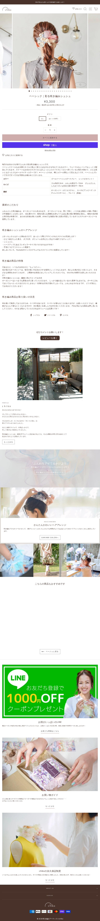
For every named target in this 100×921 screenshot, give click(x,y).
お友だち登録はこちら (50, 731)
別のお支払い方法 (50, 150)
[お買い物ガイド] (50, 764)
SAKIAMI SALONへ (50, 537)
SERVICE (50, 895)
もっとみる (8, 442)
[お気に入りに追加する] (37, 591)
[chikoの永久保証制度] (50, 840)
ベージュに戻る (52, 651)
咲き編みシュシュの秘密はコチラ (50, 472)
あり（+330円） (54, 118)
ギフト (50, 114)
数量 (50, 125)
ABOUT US (50, 888)
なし (42, 118)
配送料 (44, 105)
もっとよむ (50, 806)
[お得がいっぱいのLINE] (50, 691)
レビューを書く (50, 338)
